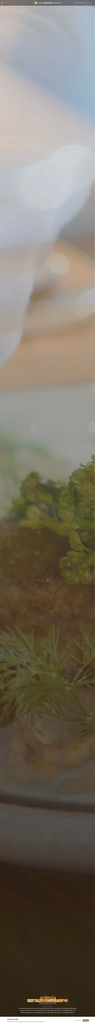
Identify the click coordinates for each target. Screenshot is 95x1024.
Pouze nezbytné (78, 1020)
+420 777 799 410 (79, 2)
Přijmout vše (85, 1020)
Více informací (41, 1021)
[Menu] (2, 3)
